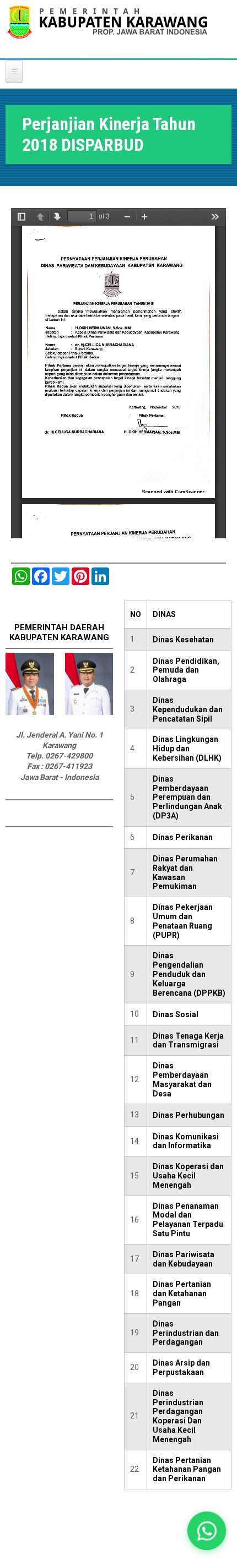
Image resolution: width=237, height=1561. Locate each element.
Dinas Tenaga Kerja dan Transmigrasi (188, 1040)
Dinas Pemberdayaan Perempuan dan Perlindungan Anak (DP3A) (187, 797)
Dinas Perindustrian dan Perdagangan (186, 1333)
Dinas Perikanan (183, 837)
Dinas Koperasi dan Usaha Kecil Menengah (188, 1175)
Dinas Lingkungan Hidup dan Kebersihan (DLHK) (187, 748)
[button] (206, 1530)
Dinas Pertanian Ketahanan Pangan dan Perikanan (187, 1469)
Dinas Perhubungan (188, 1115)
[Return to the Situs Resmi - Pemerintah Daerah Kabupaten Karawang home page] (107, 29)
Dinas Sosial (175, 1014)
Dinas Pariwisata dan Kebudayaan (183, 1259)
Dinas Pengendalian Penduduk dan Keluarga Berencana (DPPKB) (189, 974)
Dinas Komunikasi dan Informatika (186, 1141)
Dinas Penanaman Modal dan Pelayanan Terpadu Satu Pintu (188, 1220)
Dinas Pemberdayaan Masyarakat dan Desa (182, 1079)
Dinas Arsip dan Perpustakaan (181, 1367)
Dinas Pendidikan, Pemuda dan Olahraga (186, 670)
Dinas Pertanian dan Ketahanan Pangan (182, 1293)
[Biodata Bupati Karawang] (30, 712)
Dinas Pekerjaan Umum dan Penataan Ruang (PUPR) (183, 921)
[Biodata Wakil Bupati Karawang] (89, 712)
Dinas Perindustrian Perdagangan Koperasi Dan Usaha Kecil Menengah (178, 1416)
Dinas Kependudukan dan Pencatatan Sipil (188, 709)
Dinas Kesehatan (183, 639)
